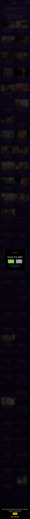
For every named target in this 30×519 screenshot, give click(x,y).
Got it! (15, 513)
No (19, 261)
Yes (11, 261)
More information (15, 516)
